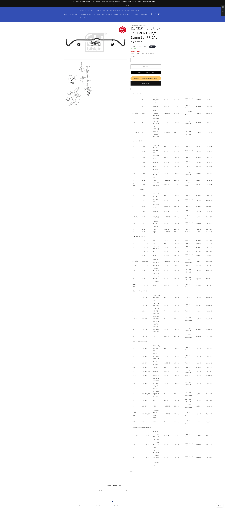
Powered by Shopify (79, 505)
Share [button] (134, 471)
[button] (84, 10)
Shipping (140, 53)
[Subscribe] (126, 490)
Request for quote (146, 78)
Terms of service (105, 505)
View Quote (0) (223, 10)
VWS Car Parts (71, 505)
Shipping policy (114, 505)
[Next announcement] (160, 5)
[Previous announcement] (65, 5)
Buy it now (145, 83)
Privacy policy (96, 505)
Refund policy (88, 505)
